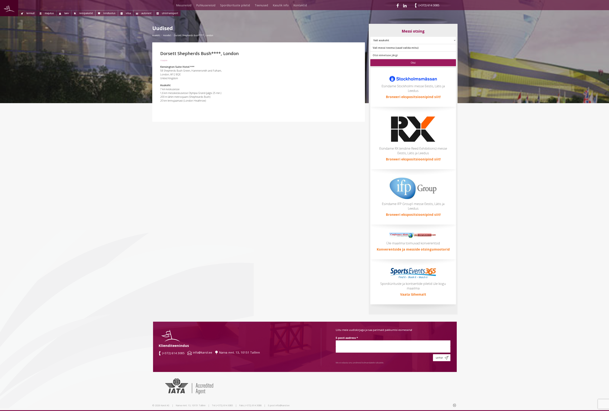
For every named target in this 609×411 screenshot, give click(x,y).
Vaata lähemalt (413, 294)
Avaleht (156, 35)
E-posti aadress (347, 338)
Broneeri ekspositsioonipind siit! (413, 97)
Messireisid (183, 5)
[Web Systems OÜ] (455, 405)
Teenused (261, 5)
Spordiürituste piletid (235, 5)
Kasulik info (281, 5)
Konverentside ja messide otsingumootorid (413, 249)
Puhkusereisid (205, 5)
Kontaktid (300, 5)
